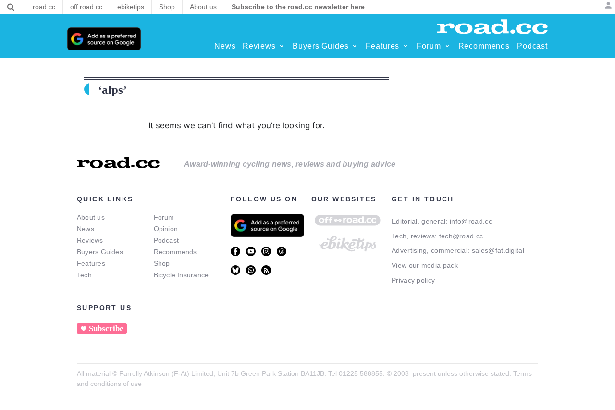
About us (91, 217)
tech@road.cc (461, 236)
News (85, 229)
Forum (164, 217)
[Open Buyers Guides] (354, 46)
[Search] (10, 7)
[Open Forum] (447, 46)
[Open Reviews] (281, 46)
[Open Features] (405, 46)
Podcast (166, 240)
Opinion (166, 229)
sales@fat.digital (498, 250)
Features (91, 263)
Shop (162, 263)
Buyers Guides (100, 252)
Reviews (90, 240)
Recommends (175, 252)
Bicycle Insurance (181, 275)
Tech (84, 275)
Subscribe (106, 328)
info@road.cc (471, 221)
